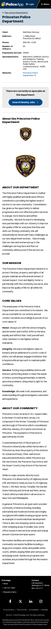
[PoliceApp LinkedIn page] (30, 601)
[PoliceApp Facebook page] (10, 601)
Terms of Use (21, 610)
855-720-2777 (37, 588)
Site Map (44, 610)
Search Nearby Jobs (23, 102)
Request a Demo (9, 592)
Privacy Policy (8, 610)
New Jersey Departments (16, 12)
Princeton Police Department (30, 74)
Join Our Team (9, 588)
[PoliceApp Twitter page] (20, 601)
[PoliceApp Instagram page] (40, 601)
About (5, 584)
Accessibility (34, 610)
